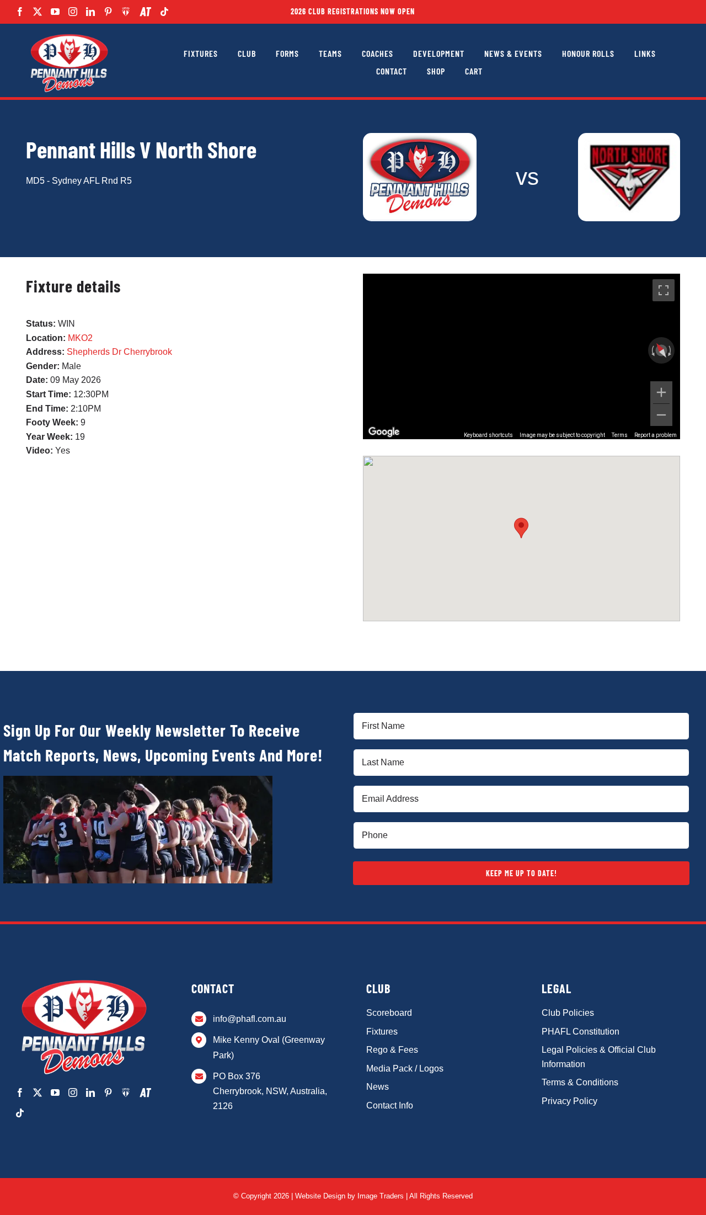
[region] (521, 356)
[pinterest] (108, 11)
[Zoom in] (661, 392)
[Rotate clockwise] (671, 350)
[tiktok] (164, 11)
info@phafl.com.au (249, 1019)
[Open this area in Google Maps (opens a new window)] (384, 432)
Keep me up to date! (521, 873)
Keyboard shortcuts (488, 435)
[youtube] (55, 11)
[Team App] (126, 11)
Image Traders (380, 1196)
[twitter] (37, 11)
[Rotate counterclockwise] (652, 350)
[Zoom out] (661, 415)
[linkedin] (90, 11)
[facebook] (19, 11)
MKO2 (80, 338)
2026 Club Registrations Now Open (353, 11)
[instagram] (72, 11)
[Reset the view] (661, 351)
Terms (620, 435)
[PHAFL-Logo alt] (69, 34)
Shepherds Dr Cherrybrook (119, 351)
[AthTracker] (145, 12)
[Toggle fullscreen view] (663, 290)
